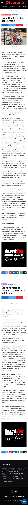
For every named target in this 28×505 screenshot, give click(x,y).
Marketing (21, 496)
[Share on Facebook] (5, 25)
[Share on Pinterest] (19, 25)
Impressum (14, 496)
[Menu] (2, 2)
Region (19, 6)
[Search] (26, 2)
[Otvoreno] (15, 2)
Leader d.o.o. (21, 500)
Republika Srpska (6, 14)
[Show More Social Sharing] (25, 25)
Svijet (25, 6)
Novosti (12, 6)
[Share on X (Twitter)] (12, 25)
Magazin (4, 284)
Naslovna (4, 6)
